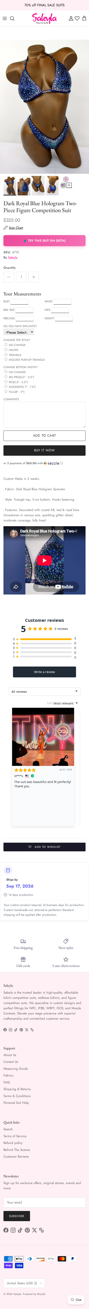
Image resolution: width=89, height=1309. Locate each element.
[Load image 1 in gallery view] (44, 107)
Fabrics (8, 1075)
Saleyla (12, 257)
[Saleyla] (44, 18)
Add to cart (44, 435)
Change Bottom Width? (20, 367)
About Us (9, 1055)
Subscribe (16, 1216)
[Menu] (5, 18)
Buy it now (44, 450)
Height (49, 318)
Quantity (9, 267)
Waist (48, 301)
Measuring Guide (15, 1068)
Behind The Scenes (16, 1149)
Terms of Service (14, 1136)
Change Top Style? (16, 340)
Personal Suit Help (16, 1102)
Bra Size (8, 310)
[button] (44, 463)
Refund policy (12, 1142)
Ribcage (9, 318)
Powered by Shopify (34, 1294)
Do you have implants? (20, 326)
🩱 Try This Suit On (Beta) (44, 240)
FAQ (6, 1082)
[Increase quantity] (34, 277)
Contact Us (10, 1061)
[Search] (14, 18)
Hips (47, 310)
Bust (6, 301)
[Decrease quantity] (8, 277)
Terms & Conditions (17, 1096)
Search (8, 1129)
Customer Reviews (16, 1156)
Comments (11, 399)
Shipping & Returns (17, 1089)
